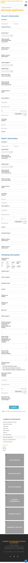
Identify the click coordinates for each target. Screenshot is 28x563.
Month (7, 264)
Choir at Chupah (5, 277)
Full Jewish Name (6, 27)
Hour (7, 268)
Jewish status (5, 33)
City (2, 111)
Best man (4, 310)
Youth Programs (14, 487)
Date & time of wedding (5, 259)
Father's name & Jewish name (5, 48)
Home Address (5, 98)
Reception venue (6, 283)
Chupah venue (5, 271)
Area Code (3, 124)
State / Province (23, 111)
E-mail (3, 131)
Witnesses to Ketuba (4, 296)
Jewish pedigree (5, 62)
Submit (14, 407)
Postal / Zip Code (4, 115)
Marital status (5, 68)
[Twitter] (14, 556)
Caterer (3, 289)
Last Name (16, 23)
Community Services (14, 527)
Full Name (4, 19)
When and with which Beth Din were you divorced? (6, 83)
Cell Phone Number (4, 120)
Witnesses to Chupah (4, 303)
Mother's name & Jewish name (5, 55)
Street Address (4, 102)
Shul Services (14, 460)
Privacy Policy (21, 551)
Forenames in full (4, 23)
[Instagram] (17, 556)
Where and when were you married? (6, 75)
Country (24, 115)
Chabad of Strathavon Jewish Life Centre (12, 1)
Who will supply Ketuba (5, 363)
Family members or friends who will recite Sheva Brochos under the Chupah (6, 324)
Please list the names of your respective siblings (6, 352)
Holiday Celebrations (15, 500)
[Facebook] (10, 556)
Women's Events (14, 514)
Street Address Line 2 (5, 106)
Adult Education (14, 473)
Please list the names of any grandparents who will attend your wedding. (6, 339)
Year (12, 264)
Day (2, 264)
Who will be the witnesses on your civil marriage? (5, 398)
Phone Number (4, 128)
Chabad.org (11, 551)
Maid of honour (5, 316)
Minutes (13, 268)
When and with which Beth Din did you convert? (6, 40)
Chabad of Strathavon (6, 7)
